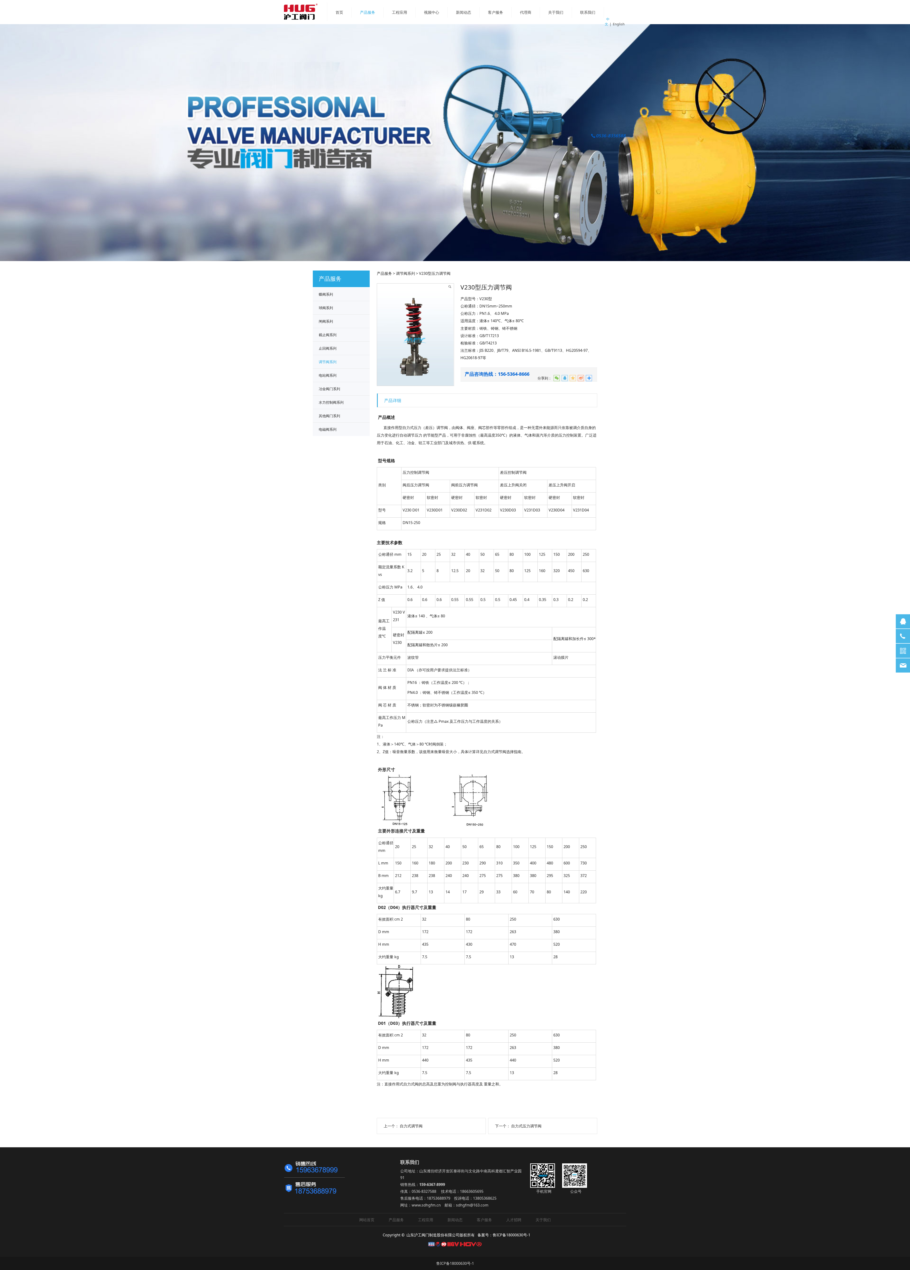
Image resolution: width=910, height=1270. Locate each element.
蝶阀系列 (326, 294)
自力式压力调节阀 (526, 1126)
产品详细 (392, 400)
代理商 (525, 12)
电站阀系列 (328, 375)
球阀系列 (326, 307)
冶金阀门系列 (329, 388)
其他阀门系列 (329, 415)
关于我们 (555, 12)
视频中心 (431, 12)
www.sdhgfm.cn (426, 1205)
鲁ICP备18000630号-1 (455, 1263)
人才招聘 (513, 1219)
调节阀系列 (328, 361)
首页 (339, 12)
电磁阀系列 (328, 429)
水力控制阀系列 (331, 402)
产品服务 (367, 12)
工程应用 (399, 12)
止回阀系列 (328, 348)
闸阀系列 (326, 321)
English (619, 24)
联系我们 (587, 12)
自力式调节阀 (411, 1126)
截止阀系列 (328, 334)
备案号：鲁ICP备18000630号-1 (504, 1235)
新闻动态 (463, 12)
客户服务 (495, 12)
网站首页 (366, 1219)
